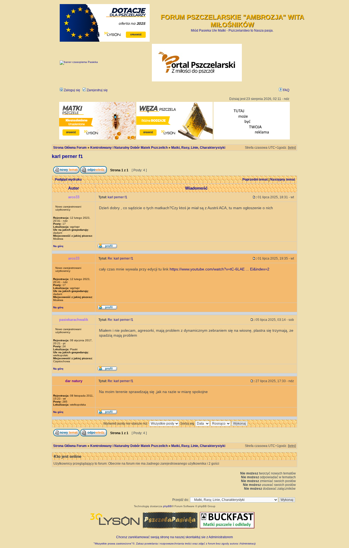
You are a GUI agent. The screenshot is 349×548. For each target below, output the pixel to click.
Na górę (58, 246)
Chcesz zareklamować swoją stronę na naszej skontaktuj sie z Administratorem (174, 537)
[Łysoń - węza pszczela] (174, 138)
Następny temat (282, 179)
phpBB (167, 506)
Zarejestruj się (97, 90)
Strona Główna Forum (70, 148)
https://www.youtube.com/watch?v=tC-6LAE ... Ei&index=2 (219, 269)
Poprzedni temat (255, 179)
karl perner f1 (67, 156)
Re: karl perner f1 (120, 258)
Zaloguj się (71, 90)
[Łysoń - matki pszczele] (97, 138)
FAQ (285, 90)
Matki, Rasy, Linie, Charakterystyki (198, 148)
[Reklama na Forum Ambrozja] (251, 138)
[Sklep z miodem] (170, 527)
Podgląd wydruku (68, 179)
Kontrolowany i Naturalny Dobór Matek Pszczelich (129, 148)
